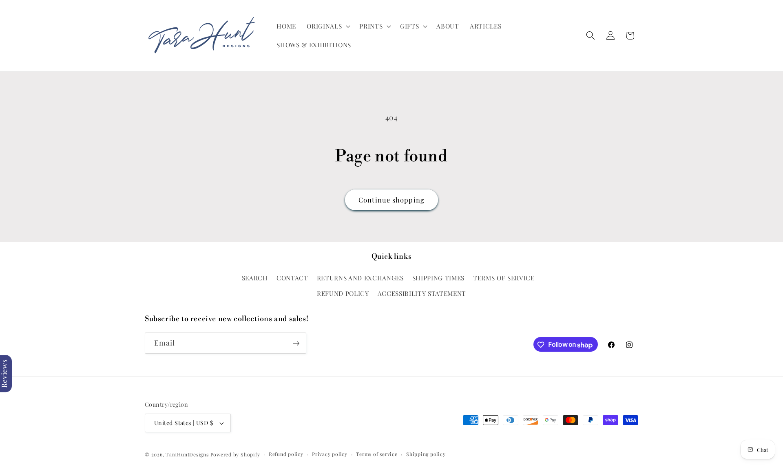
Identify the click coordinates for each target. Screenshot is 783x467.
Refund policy (286, 454)
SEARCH (255, 277)
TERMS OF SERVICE (504, 277)
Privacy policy (329, 454)
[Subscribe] (296, 343)
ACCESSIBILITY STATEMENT (422, 293)
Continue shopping (391, 199)
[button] (327, 26)
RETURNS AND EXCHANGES (360, 277)
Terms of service (376, 454)
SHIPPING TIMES (438, 277)
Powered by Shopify (235, 454)
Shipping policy (426, 454)
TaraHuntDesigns (187, 454)
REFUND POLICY (343, 293)
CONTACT (292, 277)
